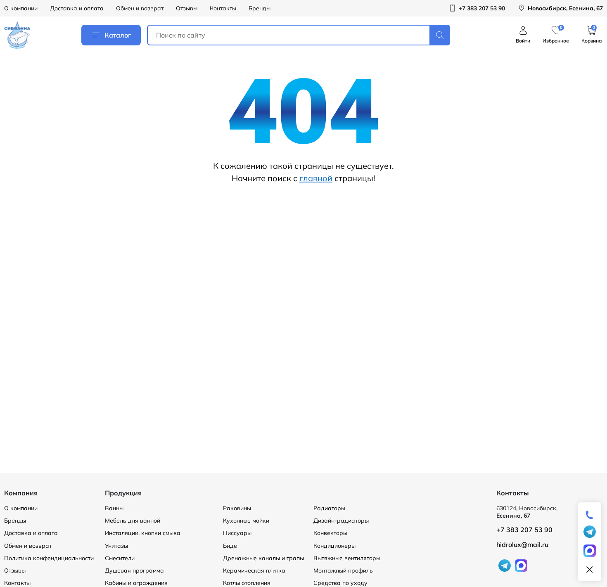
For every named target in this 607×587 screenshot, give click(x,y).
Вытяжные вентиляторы (346, 558)
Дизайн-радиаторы (341, 520)
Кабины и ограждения (136, 583)
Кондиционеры (334, 545)
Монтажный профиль (343, 570)
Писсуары (237, 533)
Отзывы (186, 8)
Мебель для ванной (132, 520)
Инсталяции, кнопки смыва (142, 533)
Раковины (237, 508)
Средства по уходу (340, 583)
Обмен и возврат (140, 8)
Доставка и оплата (77, 8)
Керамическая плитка (254, 570)
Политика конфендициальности (49, 558)
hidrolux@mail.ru (522, 544)
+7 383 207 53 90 (524, 529)
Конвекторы (330, 533)
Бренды (259, 8)
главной (315, 178)
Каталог (117, 35)
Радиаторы (329, 508)
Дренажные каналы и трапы (263, 558)
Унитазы (116, 545)
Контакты (223, 8)
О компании (21, 8)
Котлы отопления (246, 583)
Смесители (120, 558)
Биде (230, 545)
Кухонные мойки (246, 520)
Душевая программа (134, 570)
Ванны (114, 508)
